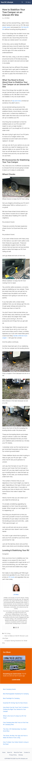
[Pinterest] (14, 627)
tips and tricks (16, 101)
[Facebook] (18, 627)
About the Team (18, 752)
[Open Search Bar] (22, 2)
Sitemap (20, 755)
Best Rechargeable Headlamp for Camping (16, 694)
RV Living (7, 633)
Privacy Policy (13, 755)
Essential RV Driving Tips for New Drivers (15, 703)
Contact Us (27, 752)
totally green (6, 27)
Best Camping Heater (9, 689)
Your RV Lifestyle (7, 2)
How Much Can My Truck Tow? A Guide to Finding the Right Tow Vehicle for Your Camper (15, 709)
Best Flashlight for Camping (11, 698)
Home (3, 752)
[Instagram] (16, 627)
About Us (9, 752)
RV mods (11, 577)
